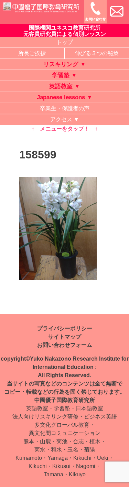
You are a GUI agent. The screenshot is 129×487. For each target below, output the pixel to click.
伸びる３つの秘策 (97, 53)
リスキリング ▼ (64, 64)
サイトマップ (64, 337)
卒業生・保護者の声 (64, 108)
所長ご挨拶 (32, 53)
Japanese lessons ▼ (65, 97)
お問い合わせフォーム (64, 345)
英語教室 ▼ (64, 86)
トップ (64, 42)
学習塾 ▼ (64, 75)
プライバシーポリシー (64, 328)
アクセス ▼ (64, 119)
